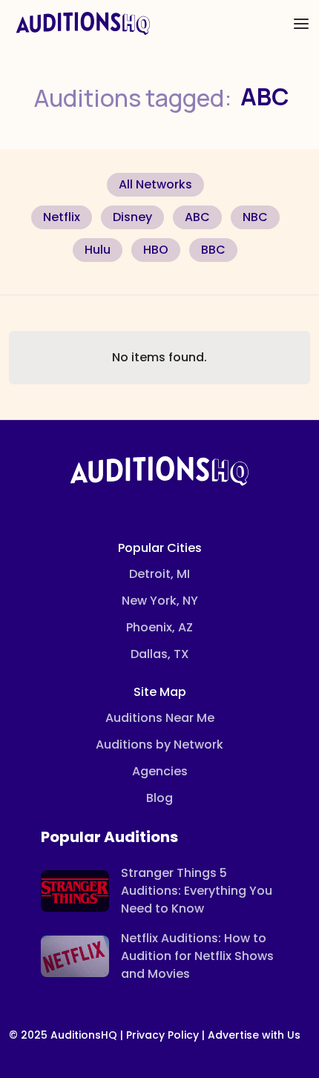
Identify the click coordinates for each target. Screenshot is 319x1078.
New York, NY (160, 600)
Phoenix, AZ (159, 627)
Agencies (160, 771)
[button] (301, 23)
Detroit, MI (159, 573)
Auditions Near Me (159, 717)
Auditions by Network (159, 744)
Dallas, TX (160, 654)
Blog (159, 797)
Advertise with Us (254, 1035)
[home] (79, 23)
